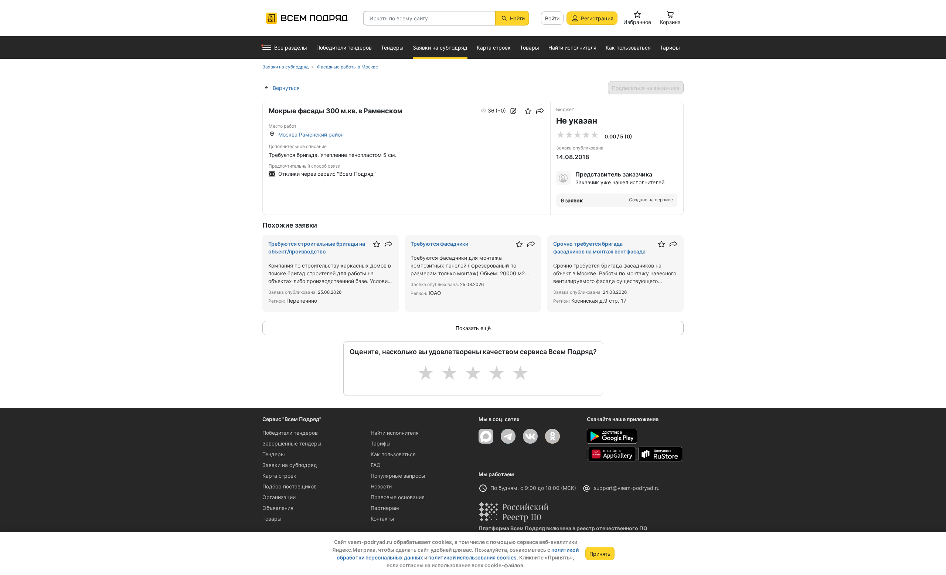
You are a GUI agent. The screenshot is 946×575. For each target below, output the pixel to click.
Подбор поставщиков (289, 486)
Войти (552, 18)
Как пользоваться (393, 454)
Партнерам (385, 508)
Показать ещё (473, 328)
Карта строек (279, 476)
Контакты (382, 518)
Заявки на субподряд (289, 465)
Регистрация (597, 18)
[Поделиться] (539, 111)
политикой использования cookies (472, 557)
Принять (599, 554)
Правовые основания (398, 497)
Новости (381, 486)
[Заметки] (513, 111)
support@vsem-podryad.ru (627, 488)
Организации (279, 497)
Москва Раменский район (311, 134)
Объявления (277, 508)
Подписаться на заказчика (646, 88)
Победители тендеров (290, 433)
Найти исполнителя (395, 433)
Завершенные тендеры (291, 443)
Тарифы (381, 443)
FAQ (376, 465)
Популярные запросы (398, 476)
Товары (272, 518)
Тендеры (273, 454)
